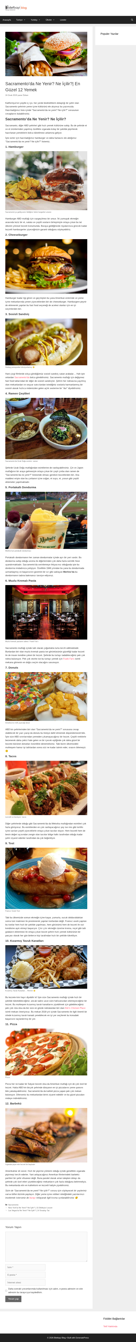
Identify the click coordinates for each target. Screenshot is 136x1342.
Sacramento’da (21, 377)
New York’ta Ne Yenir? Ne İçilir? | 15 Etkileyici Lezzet (30, 1208)
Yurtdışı (34, 20)
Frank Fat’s (68, 659)
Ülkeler (49, 20)
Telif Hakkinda (110, 1326)
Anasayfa (7, 20)
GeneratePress (82, 1338)
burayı (32, 1198)
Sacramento (13, 1205)
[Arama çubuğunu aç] (132, 20)
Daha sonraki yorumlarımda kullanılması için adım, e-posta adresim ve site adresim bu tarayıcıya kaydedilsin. (45, 1291)
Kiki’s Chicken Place (75, 1008)
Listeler (63, 20)
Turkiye (19, 20)
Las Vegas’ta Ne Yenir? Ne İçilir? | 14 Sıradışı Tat (28, 1210)
